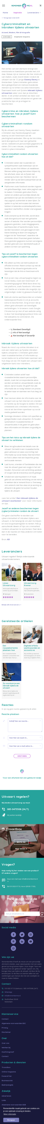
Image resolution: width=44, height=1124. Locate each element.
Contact (5, 1019)
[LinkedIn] (22, 941)
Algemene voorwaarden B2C (14, 1023)
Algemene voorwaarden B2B (14, 1105)
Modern (12, 32)
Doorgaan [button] (11, 1120)
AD (8, 539)
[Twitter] (22, 934)
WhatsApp (8, 992)
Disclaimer (6, 1032)
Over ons (5, 1043)
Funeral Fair (7, 1076)
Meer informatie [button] (10, 1114)
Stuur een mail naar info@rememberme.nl (22, 879)
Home (5, 13)
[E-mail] (5, 746)
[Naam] (5, 737)
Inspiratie (18, 13)
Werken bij (6, 1047)
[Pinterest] (13, 941)
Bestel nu (21, 842)
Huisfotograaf (8, 1052)
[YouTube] (30, 941)
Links (4, 1100)
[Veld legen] (40, 721)
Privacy (5, 1028)
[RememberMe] (22, 8)
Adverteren (6, 1096)
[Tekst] (5, 721)
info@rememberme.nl (13, 996)
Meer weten (20, 849)
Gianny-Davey (30, 79)
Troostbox (6, 1067)
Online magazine (9, 1072)
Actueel (5, 32)
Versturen (22, 756)
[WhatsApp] (13, 948)
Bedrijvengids (7, 1085)
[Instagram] (30, 934)
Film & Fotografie (23, 32)
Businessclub (7, 1080)
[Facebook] (13, 934)
